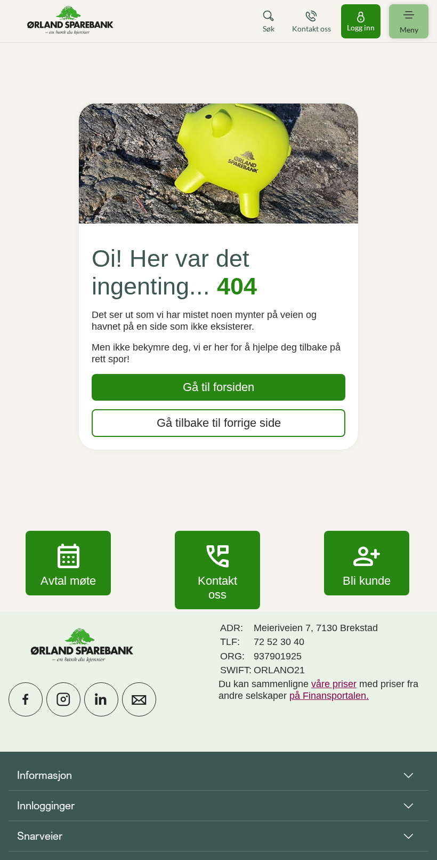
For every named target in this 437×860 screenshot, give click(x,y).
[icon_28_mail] (139, 699)
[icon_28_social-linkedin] (101, 699)
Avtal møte (68, 562)
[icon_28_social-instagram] (63, 699)
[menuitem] (70, 21)
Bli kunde (367, 562)
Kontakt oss (217, 569)
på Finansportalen (327, 695)
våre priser (334, 684)
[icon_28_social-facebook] (26, 699)
